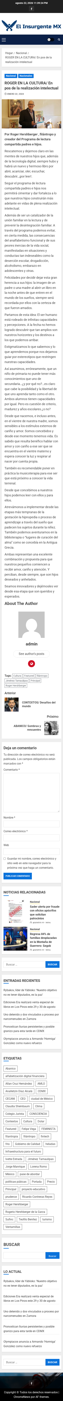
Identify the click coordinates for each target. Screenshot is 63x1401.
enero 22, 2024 (15, 94)
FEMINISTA (48, 1129)
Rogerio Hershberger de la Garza (25, 1212)
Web (6, 845)
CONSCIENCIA (38, 1113)
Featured (29, 675)
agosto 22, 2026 (42, 923)
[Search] (59, 39)
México (9, 1174)
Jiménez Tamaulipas (17, 680)
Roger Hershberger (16, 685)
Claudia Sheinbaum (17, 1106)
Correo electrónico (16, 831)
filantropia (11, 1136)
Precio (51, 1181)
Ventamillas (12, 1227)
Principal (35, 680)
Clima (38, 1106)
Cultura (17, 675)
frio (7, 1144)
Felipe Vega (29, 1129)
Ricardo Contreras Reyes (37, 1196)
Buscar (12, 1244)
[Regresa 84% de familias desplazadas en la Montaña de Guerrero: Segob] (15, 939)
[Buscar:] (25, 964)
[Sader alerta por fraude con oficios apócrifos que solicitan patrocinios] (15, 911)
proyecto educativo (33, 1189)
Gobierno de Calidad (27, 1144)
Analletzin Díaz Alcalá (18, 1091)
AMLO (41, 1083)
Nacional (11, 75)
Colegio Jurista (14, 1113)
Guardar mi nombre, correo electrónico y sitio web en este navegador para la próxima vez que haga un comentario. (31, 863)
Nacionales (26, 75)
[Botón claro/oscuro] (50, 39)
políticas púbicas (15, 1181)
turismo (47, 1219)
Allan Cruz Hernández (18, 1083)
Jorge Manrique (15, 1166)
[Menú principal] (4, 39)
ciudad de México (42, 1098)
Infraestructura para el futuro (23, 1151)
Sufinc (9, 1219)
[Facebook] (31, 8)
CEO (23, 1098)
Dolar (41, 1121)
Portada (37, 1181)
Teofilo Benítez (28, 1219)
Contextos (11, 1121)
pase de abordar (30, 1174)
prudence (11, 1196)
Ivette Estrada (13, 1159)
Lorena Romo (38, 1166)
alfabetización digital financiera (24, 1076)
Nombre (9, 817)
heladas (50, 1144)
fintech (45, 1136)
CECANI (10, 1098)
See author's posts (31, 654)
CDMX (42, 1091)
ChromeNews (22, 1397)
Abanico (10, 1068)
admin (31, 644)
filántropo (42, 675)
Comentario (12, 769)
